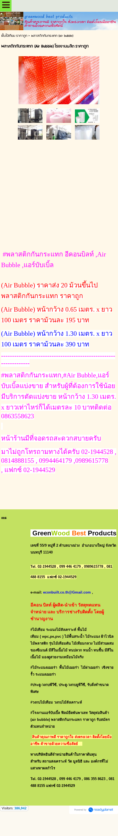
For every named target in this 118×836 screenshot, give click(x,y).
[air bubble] (59, 79)
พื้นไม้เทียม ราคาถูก (14, 36)
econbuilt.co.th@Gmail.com (67, 592)
